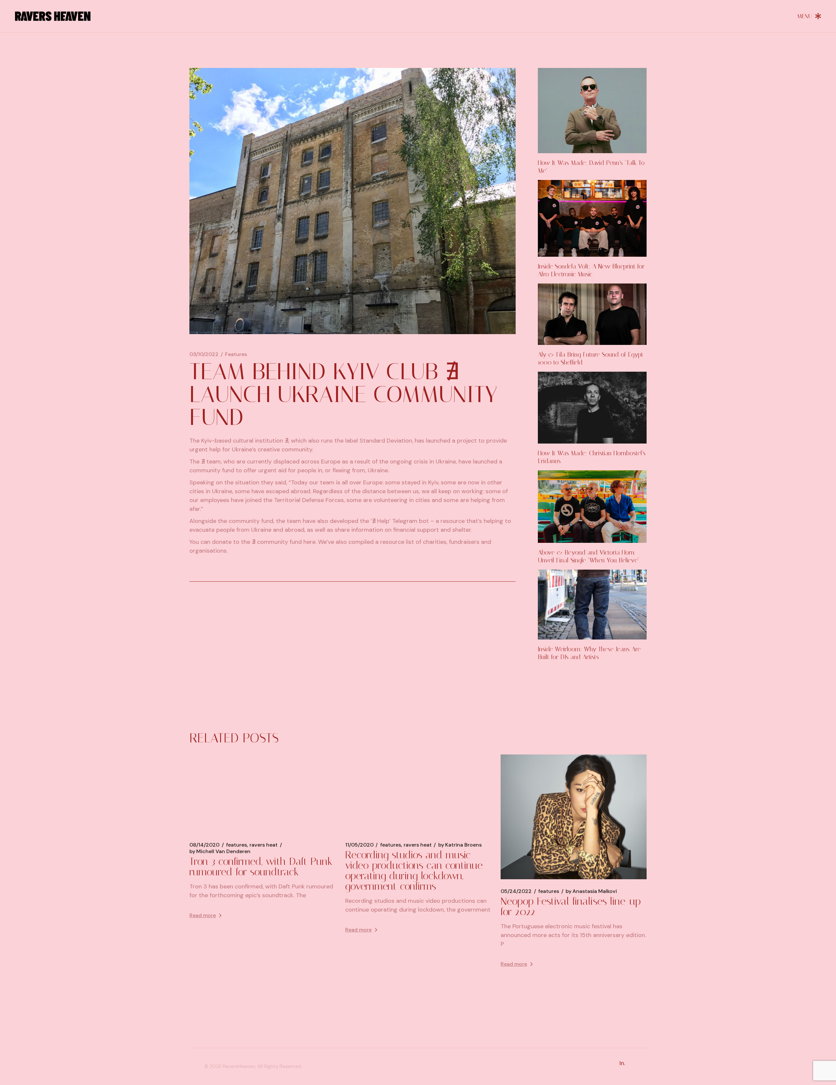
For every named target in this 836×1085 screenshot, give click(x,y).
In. (622, 1063)
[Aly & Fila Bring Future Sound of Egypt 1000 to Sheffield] (592, 314)
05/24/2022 (516, 891)
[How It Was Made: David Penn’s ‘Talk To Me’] (592, 110)
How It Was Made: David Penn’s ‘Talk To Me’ (591, 166)
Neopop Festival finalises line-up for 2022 (571, 906)
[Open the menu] (809, 16)
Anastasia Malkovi (591, 891)
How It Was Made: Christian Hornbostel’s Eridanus (592, 457)
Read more (202, 915)
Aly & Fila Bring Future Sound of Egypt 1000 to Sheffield (590, 358)
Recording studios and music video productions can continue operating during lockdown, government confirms (414, 870)
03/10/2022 (203, 354)
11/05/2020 (359, 845)
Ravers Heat (263, 845)
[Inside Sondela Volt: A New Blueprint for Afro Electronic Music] (592, 218)
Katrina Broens (460, 845)
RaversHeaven (239, 1066)
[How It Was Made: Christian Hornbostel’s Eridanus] (592, 408)
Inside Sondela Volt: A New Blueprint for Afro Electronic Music (591, 270)
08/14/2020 (204, 845)
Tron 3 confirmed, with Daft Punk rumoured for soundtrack (260, 866)
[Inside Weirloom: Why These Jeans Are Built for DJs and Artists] (592, 604)
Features (236, 354)
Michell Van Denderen (219, 851)
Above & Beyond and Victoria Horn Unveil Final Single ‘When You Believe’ (588, 556)
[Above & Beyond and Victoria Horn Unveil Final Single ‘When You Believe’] (592, 506)
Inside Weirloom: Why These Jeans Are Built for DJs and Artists (589, 653)
